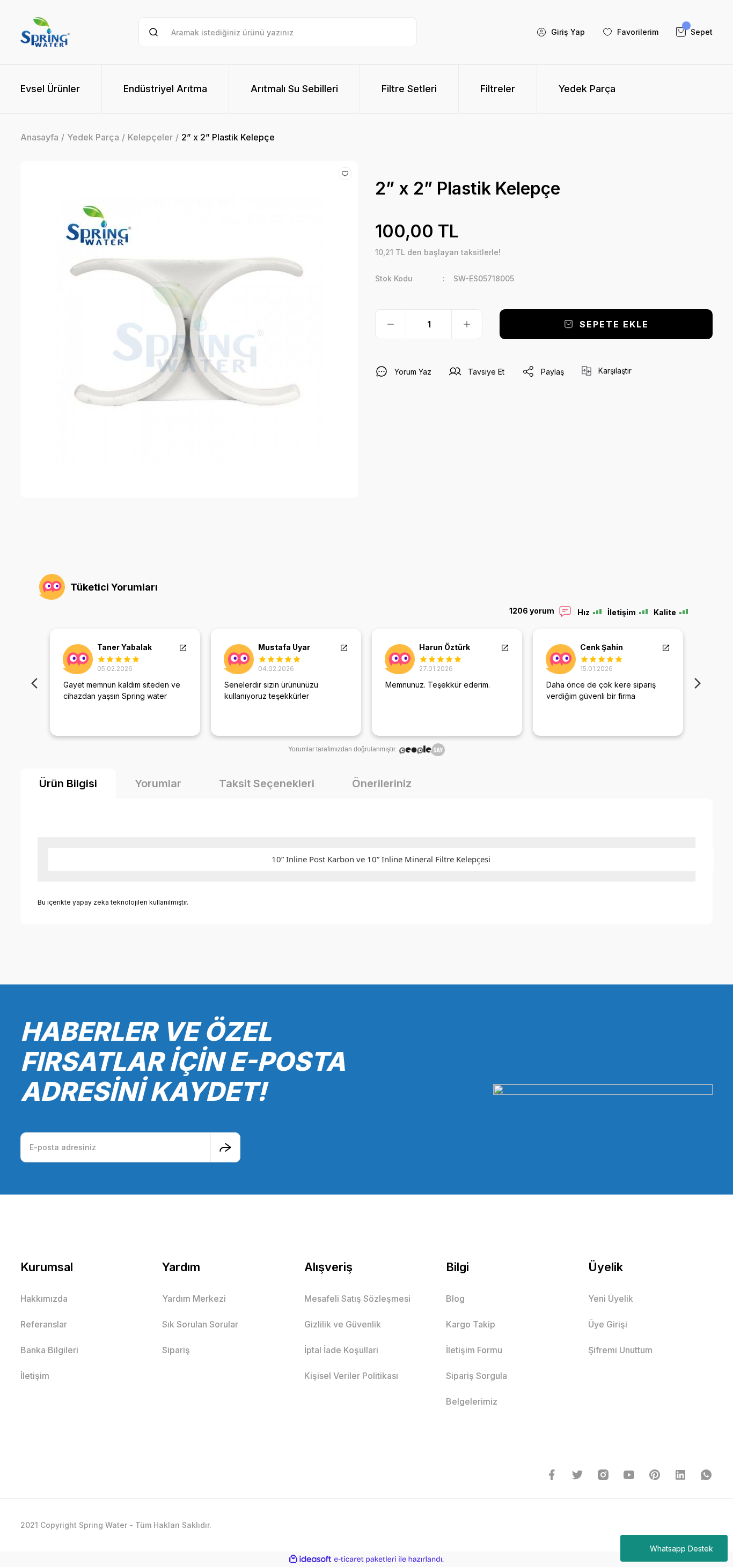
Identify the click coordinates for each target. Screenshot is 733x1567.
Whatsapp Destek (681, 1548)
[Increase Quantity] (467, 324)
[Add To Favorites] (345, 173)
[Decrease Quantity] (391, 324)
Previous (36, 682)
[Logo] (45, 32)
